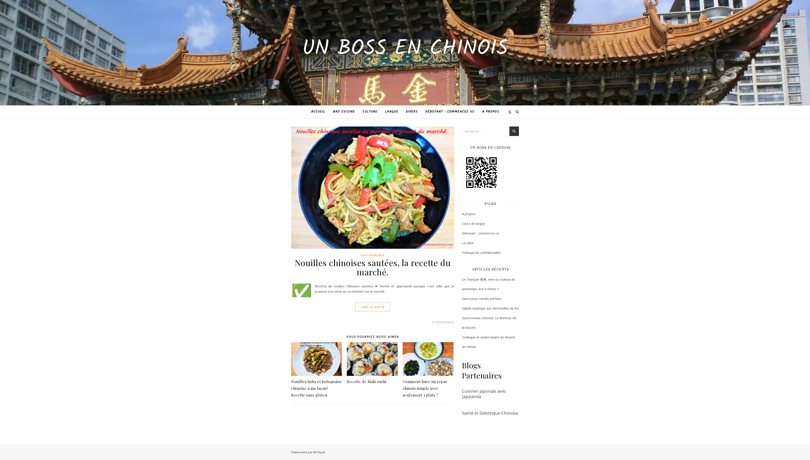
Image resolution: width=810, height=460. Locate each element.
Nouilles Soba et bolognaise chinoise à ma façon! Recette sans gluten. (316, 388)
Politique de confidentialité (481, 252)
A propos (490, 111)
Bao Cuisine (344, 111)
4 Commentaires (443, 322)
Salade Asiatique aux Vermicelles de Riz (490, 308)
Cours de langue (473, 223)
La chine (468, 243)
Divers (412, 111)
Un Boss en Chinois (405, 48)
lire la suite (373, 307)
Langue (391, 111)
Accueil (318, 111)
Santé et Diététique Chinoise (490, 413)
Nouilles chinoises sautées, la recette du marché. (373, 267)
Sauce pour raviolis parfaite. (482, 298)
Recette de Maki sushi (367, 381)
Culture (370, 111)
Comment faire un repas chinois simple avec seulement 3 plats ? (425, 388)
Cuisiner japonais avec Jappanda (484, 393)
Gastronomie (373, 255)
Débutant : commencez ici (450, 111)
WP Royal (319, 452)
